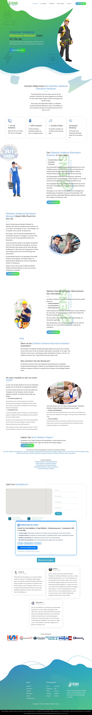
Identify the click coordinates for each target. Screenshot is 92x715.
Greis (68, 451)
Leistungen (43, 3)
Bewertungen (60, 3)
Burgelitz (43, 453)
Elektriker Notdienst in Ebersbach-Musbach (46, 461)
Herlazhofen (31, 453)
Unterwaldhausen (18, 451)
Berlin (48, 686)
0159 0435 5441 (81, 3)
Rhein (77, 451)
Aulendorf (5, 451)
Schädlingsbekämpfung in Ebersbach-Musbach (46, 466)
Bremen (48, 691)
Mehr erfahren (65, 713)
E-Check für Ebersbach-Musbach (46, 468)
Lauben (87, 451)
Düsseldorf (56, 686)
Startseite (35, 3)
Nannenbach (72, 453)
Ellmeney (25, 453)
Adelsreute (62, 453)
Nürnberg (56, 693)
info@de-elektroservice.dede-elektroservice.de (37, 518)
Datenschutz (49, 709)
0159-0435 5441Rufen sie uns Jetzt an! (17, 518)
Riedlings (11, 451)
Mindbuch (32, 451)
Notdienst (51, 3)
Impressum (42, 709)
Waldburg (56, 453)
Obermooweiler (39, 451)
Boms (66, 453)
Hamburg (49, 693)
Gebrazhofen (50, 453)
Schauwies (26, 451)
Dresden (49, 696)
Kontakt (69, 3)
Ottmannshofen (48, 451)
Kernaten (72, 451)
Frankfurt (56, 696)
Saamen (64, 451)
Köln (55, 688)
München (56, 691)
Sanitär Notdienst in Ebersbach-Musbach (46, 463)
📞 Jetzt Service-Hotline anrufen (27, 547)
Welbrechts (19, 453)
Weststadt (81, 451)
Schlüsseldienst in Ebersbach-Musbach (46, 465)
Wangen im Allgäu (57, 451)
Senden (58, 513)
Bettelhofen (38, 453)
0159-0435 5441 (17, 50)
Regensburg (49, 688)
